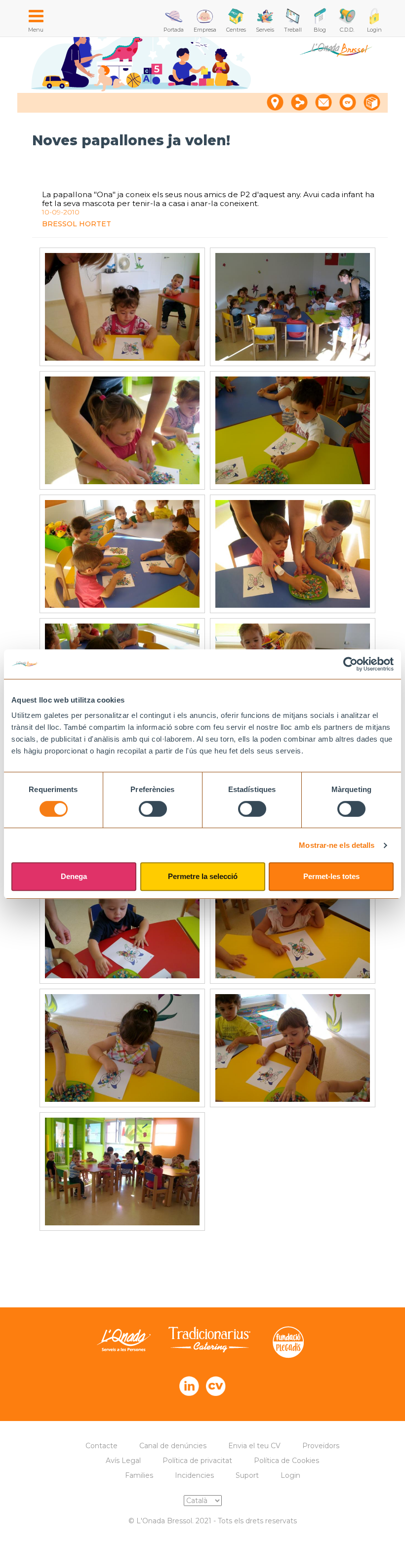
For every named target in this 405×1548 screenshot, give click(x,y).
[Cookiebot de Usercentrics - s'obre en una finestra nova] (350, 664)
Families (139, 1475)
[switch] (153, 809)
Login (290, 1475)
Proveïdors (320, 1445)
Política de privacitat (197, 1460)
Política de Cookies (286, 1460)
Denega (74, 876)
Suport (247, 1475)
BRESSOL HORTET (76, 223)
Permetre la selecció (203, 876)
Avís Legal (123, 1460)
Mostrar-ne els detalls (336, 845)
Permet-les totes (331, 876)
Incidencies (194, 1475)
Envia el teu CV (254, 1445)
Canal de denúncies (172, 1445)
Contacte (101, 1445)
